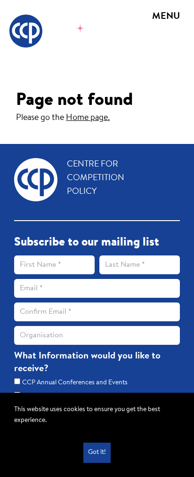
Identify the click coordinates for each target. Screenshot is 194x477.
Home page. (88, 118)
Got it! (97, 452)
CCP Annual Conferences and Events (75, 383)
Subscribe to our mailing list (86, 242)
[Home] (59, 31)
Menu (166, 16)
